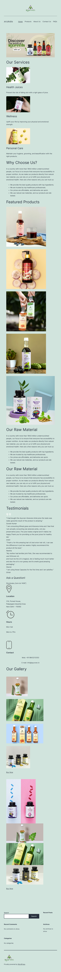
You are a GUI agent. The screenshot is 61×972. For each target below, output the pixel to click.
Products (28, 22)
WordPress (21, 964)
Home (20, 22)
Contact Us (47, 22)
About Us (36, 22)
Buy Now (9, 772)
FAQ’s (55, 22)
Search (6, 913)
